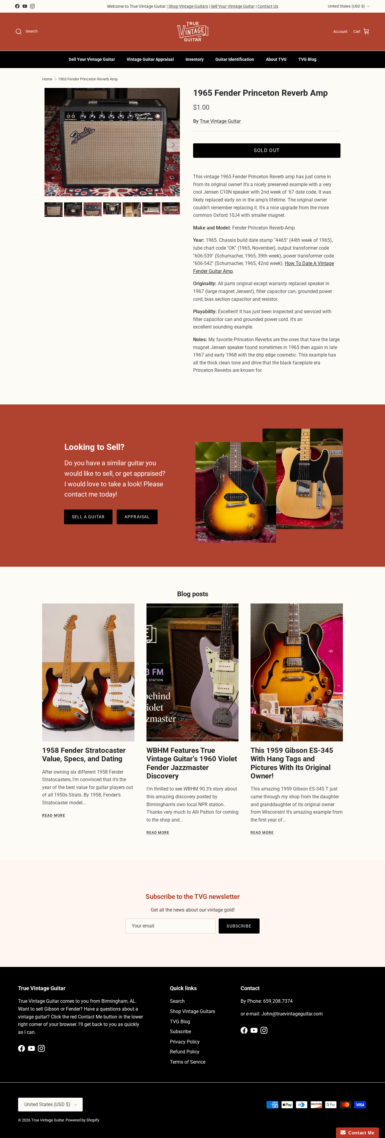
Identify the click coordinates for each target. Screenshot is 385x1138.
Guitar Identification (234, 59)
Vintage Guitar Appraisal (150, 59)
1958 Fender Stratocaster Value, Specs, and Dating (84, 754)
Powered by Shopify (82, 1120)
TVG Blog (307, 59)
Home (47, 79)
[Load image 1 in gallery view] (112, 142)
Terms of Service (187, 1062)
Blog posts (192, 594)
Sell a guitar (88, 516)
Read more (53, 815)
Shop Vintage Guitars (188, 6)
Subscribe (238, 926)
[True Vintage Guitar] (192, 32)
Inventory (195, 59)
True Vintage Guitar (220, 121)
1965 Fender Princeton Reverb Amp (88, 79)
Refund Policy (184, 1052)
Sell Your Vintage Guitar (233, 6)
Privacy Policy (185, 1042)
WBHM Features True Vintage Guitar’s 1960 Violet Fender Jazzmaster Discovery (191, 763)
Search (177, 1001)
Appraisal (137, 516)
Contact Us (267, 6)
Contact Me (360, 1132)
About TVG (276, 59)
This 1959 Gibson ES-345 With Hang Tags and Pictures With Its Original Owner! (292, 763)
